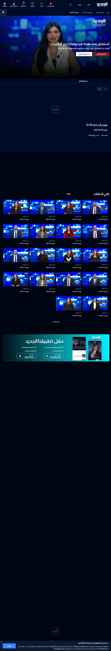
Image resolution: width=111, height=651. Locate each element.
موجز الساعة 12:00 (87, 12)
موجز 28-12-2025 (50, 219)
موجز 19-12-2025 (24, 267)
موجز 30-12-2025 (103, 219)
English (5, 6)
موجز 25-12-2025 (77, 243)
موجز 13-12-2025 (77, 315)
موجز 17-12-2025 (77, 291)
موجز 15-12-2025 (24, 291)
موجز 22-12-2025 (103, 267)
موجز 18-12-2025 (103, 291)
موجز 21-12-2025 (77, 267)
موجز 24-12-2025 (50, 243)
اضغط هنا (57, 649)
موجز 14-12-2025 (103, 315)
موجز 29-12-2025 (77, 219)
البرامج (79, 4)
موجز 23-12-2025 (24, 243)
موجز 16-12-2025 (50, 291)
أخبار (89, 4)
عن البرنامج (83, 81)
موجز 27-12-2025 (24, 219)
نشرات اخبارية (100, 12)
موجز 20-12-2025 (50, 267)
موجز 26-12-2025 (103, 243)
